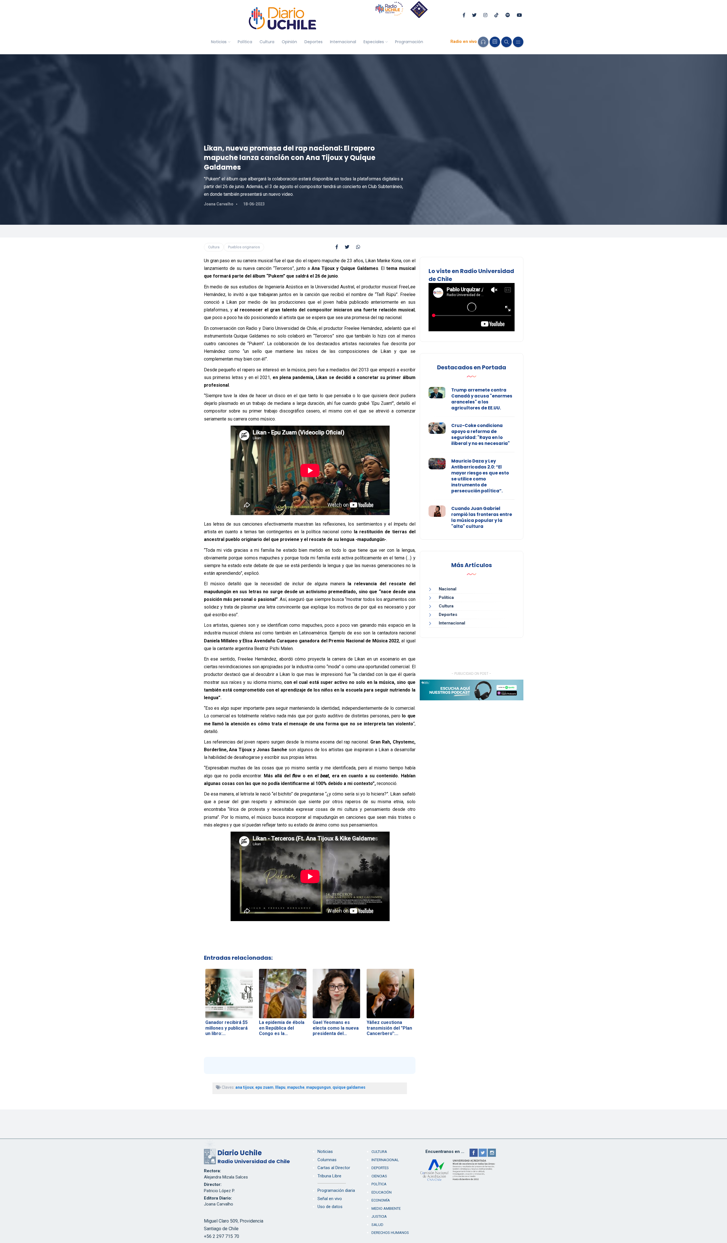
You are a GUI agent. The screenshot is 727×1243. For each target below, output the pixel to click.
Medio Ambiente (386, 1208)
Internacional (343, 42)
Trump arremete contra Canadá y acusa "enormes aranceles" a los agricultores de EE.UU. (481, 399)
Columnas (327, 1159)
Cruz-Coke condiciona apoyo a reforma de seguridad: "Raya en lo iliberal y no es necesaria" (480, 434)
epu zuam (264, 1087)
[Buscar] (506, 42)
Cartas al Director (333, 1167)
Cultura (267, 42)
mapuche (295, 1087)
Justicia (379, 1216)
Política (245, 42)
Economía (380, 1200)
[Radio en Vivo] (483, 42)
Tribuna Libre (329, 1176)
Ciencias (379, 1176)
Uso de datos (329, 1206)
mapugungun (318, 1087)
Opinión (289, 42)
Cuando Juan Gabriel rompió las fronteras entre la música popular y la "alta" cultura (481, 517)
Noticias (219, 42)
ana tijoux (244, 1087)
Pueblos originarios (244, 247)
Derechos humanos (390, 1232)
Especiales (374, 42)
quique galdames (349, 1087)
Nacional (447, 589)
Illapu (280, 1087)
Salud (377, 1225)
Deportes (313, 42)
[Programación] (495, 42)
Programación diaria (336, 1190)
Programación (409, 42)
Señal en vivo (329, 1198)
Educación (381, 1192)
